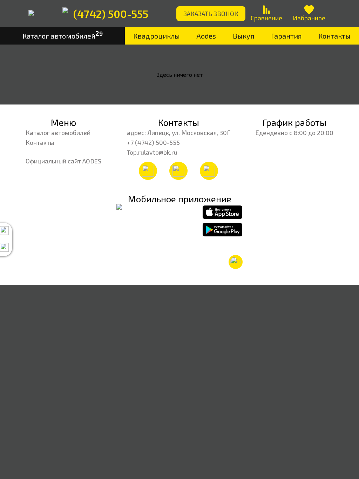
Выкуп (244, 36)
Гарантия (286, 36)
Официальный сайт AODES (63, 161)
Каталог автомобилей (58, 132)
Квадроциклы (156, 36)
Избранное (309, 18)
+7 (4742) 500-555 (153, 142)
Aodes (206, 36)
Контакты (334, 36)
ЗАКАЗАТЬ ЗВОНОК (210, 14)
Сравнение (266, 18)
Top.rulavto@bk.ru (152, 152)
